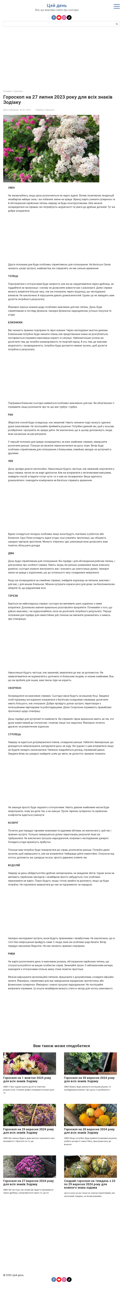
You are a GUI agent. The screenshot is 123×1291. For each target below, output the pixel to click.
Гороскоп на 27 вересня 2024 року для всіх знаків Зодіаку (28, 1182)
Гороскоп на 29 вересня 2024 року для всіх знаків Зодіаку (28, 1130)
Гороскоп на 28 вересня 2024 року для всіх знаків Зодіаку (89, 1130)
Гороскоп (50, 109)
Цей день (57, 5)
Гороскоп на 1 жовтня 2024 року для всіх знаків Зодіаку (27, 1079)
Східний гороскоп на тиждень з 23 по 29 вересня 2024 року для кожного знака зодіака (89, 1184)
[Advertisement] (61, 58)
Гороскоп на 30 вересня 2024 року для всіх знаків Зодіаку (89, 1079)
